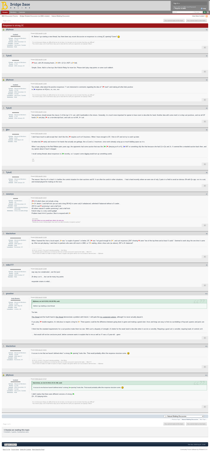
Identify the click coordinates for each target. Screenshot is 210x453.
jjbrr (8, 130)
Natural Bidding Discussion (61, 16)
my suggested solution (108, 317)
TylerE (9, 56)
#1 (206, 29)
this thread (59, 317)
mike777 (10, 265)
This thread (35, 317)
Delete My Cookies (25, 449)
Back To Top (6, 449)
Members (13, 12)
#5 (206, 130)
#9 (206, 265)
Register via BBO (180, 8)
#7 (206, 194)
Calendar (22, 12)
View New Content (198, 16)
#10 (206, 293)
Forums (5, 12)
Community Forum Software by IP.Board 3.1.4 (193, 449)
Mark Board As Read (38, 449)
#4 (206, 108)
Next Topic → (203, 419)
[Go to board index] (16, 5)
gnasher (10, 293)
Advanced (207, 12)
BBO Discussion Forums (10, 16)
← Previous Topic (175, 419)
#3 (206, 80)
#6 (206, 172)
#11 (206, 346)
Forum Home (15, 449)
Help (204, 8)
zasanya (10, 194)
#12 (206, 375)
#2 (206, 56)
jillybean (10, 29)
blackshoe (11, 233)
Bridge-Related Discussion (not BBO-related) (35, 16)
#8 (206, 233)
